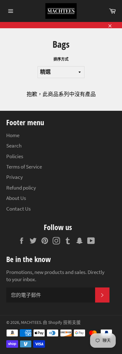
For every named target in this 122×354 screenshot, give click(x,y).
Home (12, 135)
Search (14, 145)
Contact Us (18, 208)
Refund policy (21, 187)
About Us (16, 198)
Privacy (14, 177)
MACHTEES (31, 322)
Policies (14, 156)
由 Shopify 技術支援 (62, 322)
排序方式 (61, 59)
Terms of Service (24, 166)
